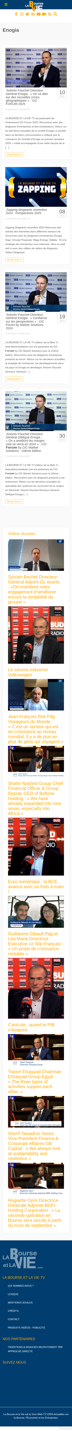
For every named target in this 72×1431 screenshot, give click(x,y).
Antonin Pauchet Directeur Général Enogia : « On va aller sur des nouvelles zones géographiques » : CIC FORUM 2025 (27, 94)
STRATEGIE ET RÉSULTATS (17, 106)
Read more (13, 151)
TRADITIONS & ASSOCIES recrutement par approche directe (35, 1346)
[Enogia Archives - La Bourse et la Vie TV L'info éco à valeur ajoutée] (35, 4)
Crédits (13, 1307)
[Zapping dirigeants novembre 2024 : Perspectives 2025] (36, 184)
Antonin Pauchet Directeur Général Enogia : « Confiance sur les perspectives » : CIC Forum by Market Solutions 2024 (26, 318)
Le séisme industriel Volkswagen (28, 669)
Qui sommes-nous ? (21, 1282)
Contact (14, 1316)
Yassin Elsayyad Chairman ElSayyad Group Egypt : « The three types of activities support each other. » (34, 1078)
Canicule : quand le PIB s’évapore (31, 1024)
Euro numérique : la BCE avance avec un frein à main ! (36, 883)
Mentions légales (20, 1299)
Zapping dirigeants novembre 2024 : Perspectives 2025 (26, 208)
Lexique (13, 1291)
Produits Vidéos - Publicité (26, 1324)
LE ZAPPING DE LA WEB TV (17, 215)
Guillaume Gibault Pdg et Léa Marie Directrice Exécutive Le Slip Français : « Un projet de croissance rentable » (35, 940)
